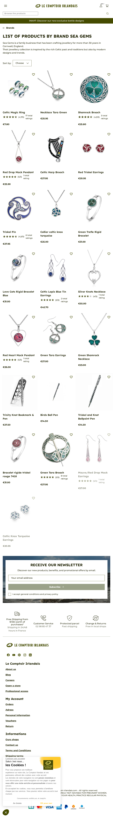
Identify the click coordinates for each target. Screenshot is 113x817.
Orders (10, 704)
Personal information (18, 715)
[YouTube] (14, 655)
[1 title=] (3, 117)
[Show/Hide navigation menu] (5, 6)
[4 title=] (12, 177)
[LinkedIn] (30, 655)
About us (11, 669)
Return (10, 726)
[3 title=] (6, 117)
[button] (5, 812)
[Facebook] (8, 655)
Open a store (13, 685)
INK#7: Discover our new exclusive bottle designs (56, 20)
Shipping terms (14, 756)
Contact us (12, 745)
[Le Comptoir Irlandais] (56, 6)
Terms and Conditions (18, 750)
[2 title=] (7, 177)
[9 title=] (15, 117)
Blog (8, 674)
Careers (10, 680)
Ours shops (12, 739)
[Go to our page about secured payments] (56, 807)
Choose (20, 63)
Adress (10, 710)
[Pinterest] (19, 655)
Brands (10, 28)
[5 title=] (9, 117)
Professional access (17, 691)
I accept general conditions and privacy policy (35, 594)
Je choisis (17, 803)
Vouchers (11, 720)
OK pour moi (46, 803)
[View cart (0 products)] (107, 6)
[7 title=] (12, 117)
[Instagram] (25, 655)
